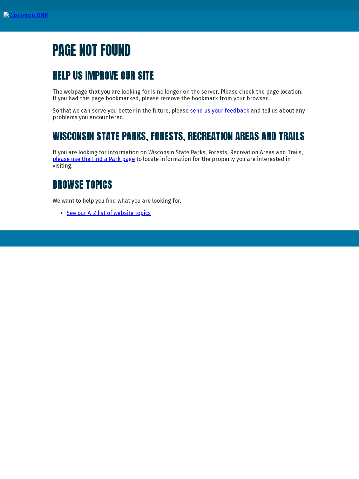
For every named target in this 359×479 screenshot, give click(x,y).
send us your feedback (219, 110)
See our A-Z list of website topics (109, 213)
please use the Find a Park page (94, 159)
